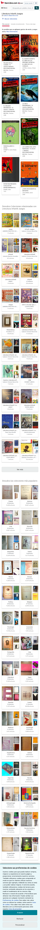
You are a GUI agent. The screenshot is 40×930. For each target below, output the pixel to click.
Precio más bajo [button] (31, 24)
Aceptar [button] (20, 912)
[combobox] (22, 7)
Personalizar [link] (20, 925)
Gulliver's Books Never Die (11, 15)
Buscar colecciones (9, 19)
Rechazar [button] (20, 919)
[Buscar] (37, 7)
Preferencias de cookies (11, 900)
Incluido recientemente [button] (18, 24)
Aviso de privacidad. (15, 909)
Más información (11, 31)
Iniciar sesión (29, 3)
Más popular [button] (5, 24)
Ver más (20, 469)
